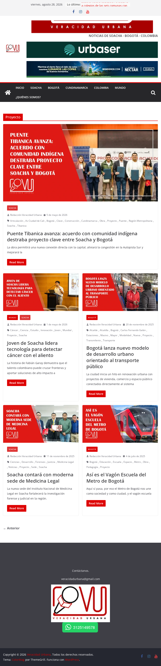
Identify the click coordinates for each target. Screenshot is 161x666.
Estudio (34, 330)
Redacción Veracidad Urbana (26, 215)
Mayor (113, 335)
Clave (60, 220)
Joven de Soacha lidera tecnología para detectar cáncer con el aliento (34, 349)
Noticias (12, 467)
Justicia (51, 462)
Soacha (12, 208)
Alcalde (94, 330)
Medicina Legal (65, 462)
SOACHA (36, 88)
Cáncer (14, 330)
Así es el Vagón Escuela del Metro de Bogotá (116, 477)
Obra (102, 220)
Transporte (109, 340)
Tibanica (22, 225)
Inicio (20, 88)
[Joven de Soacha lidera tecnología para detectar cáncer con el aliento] (41, 292)
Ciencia (24, 330)
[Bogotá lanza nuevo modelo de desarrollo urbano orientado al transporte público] (120, 292)
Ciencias (14, 462)
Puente (123, 220)
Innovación (46, 330)
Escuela (117, 462)
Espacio (127, 462)
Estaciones (92, 335)
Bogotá (50, 220)
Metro (137, 462)
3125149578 (84, 627)
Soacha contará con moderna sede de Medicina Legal (40, 477)
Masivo (104, 335)
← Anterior (11, 528)
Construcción (72, 220)
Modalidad (125, 335)
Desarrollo (27, 462)
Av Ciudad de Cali (34, 220)
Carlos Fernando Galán (133, 330)
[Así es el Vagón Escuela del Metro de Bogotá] (120, 424)
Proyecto (112, 220)
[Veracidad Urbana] (8, 92)
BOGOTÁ (53, 88)
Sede (34, 467)
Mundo (120, 88)
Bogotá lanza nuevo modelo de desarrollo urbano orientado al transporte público (117, 357)
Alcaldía (104, 330)
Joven (57, 330)
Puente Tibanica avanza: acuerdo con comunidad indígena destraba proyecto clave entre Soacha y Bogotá (72, 236)
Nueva (136, 335)
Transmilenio (93, 340)
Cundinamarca (77, 88)
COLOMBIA (101, 88)
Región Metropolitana (140, 220)
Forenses (40, 462)
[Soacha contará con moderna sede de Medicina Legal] (41, 424)
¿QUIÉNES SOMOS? (28, 97)
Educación (105, 462)
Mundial (67, 330)
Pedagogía (92, 467)
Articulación (16, 220)
